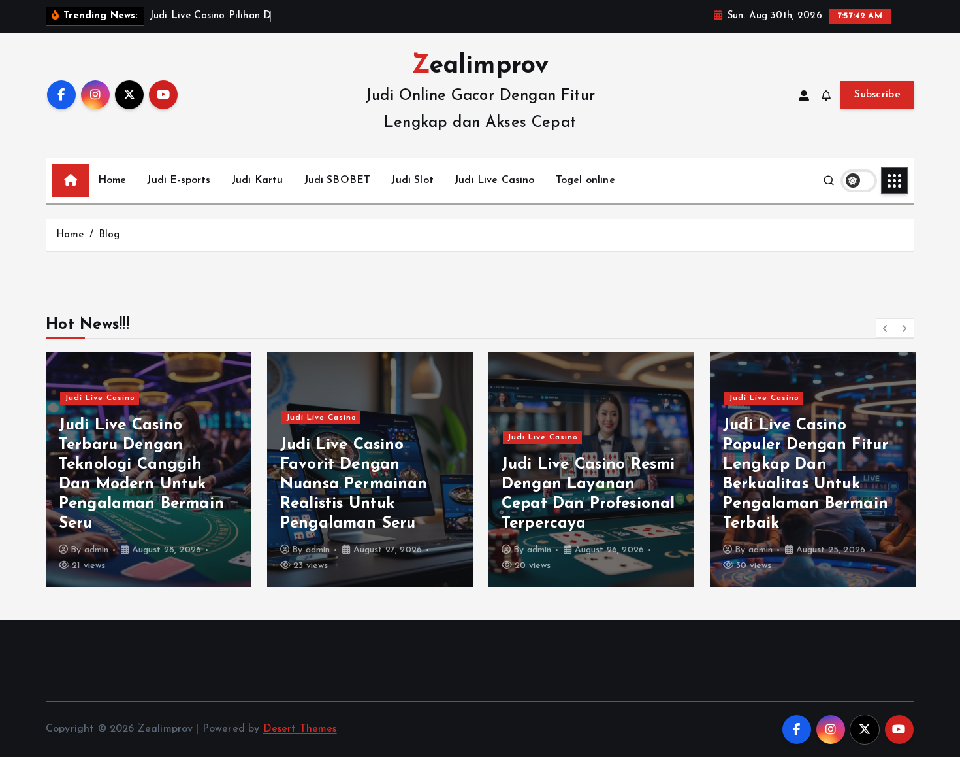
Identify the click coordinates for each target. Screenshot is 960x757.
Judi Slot (412, 180)
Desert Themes (300, 729)
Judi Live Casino (495, 180)
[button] (885, 328)
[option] (148, 469)
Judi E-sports (178, 180)
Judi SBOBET (337, 180)
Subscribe (877, 95)
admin (96, 550)
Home (112, 180)
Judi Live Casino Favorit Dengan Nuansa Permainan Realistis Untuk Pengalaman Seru (354, 484)
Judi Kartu (257, 180)
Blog (109, 235)
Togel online (585, 180)
